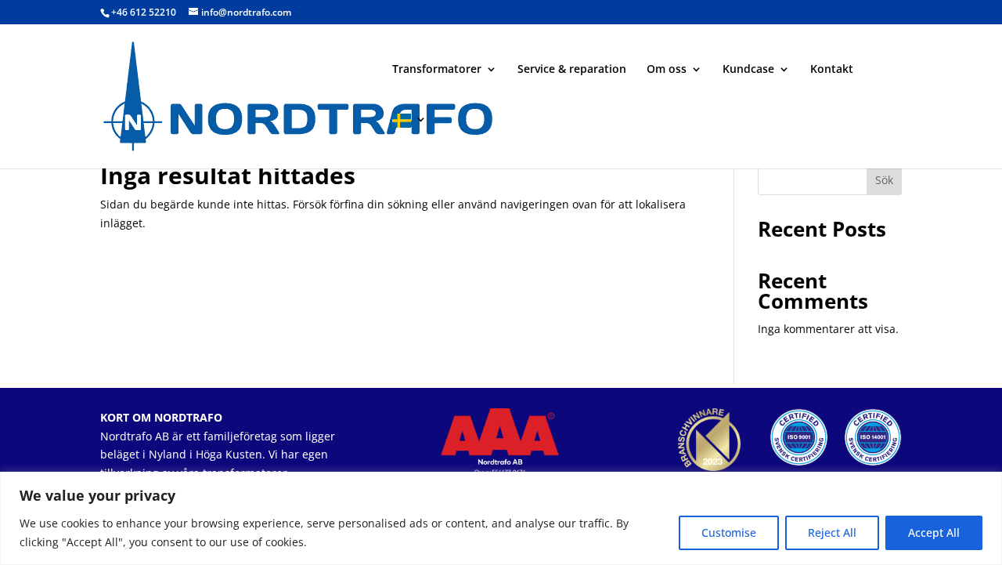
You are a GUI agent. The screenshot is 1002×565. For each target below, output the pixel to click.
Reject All (832, 532)
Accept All (934, 532)
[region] (501, 518)
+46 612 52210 (143, 12)
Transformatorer (436, 69)
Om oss (667, 69)
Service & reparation (571, 69)
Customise (728, 532)
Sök (884, 179)
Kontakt (831, 69)
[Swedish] (409, 141)
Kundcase (748, 69)
